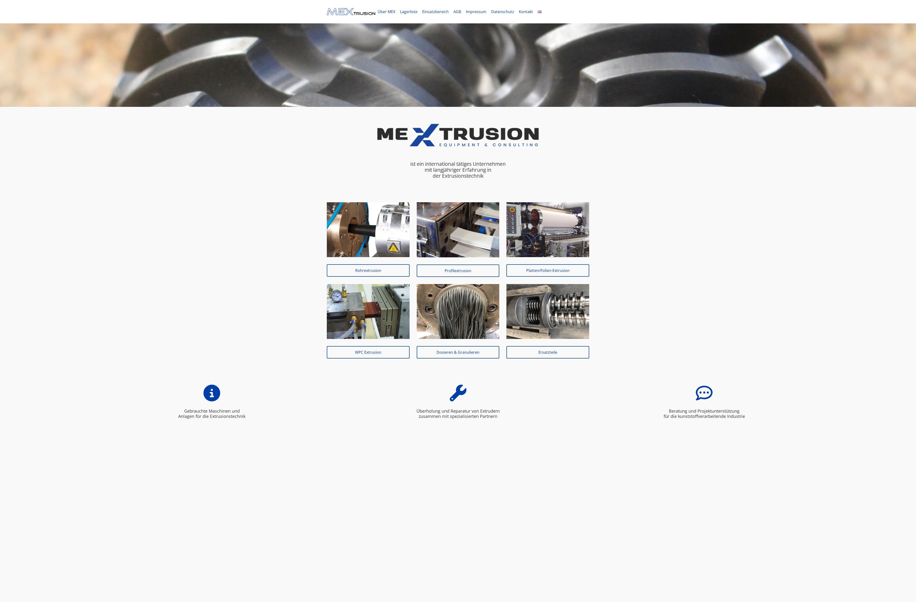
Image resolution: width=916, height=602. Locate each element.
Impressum (476, 11)
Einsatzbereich (435, 11)
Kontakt (526, 11)
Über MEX (386, 11)
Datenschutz (502, 11)
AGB (457, 11)
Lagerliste (408, 11)
